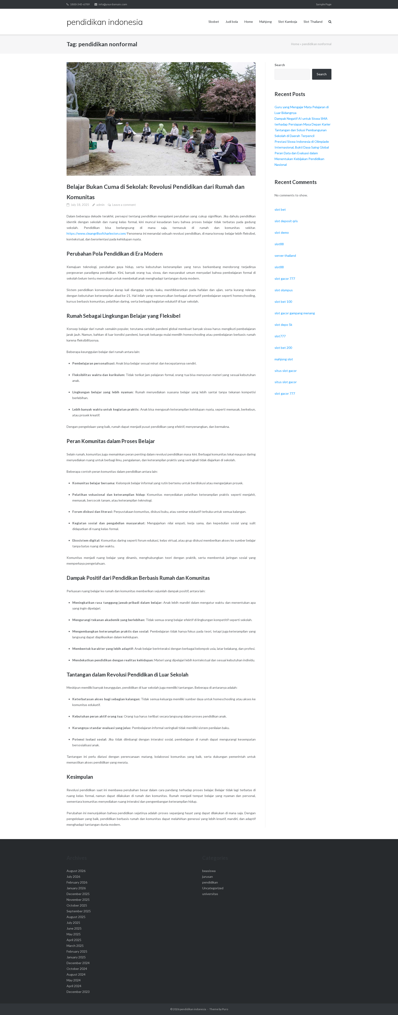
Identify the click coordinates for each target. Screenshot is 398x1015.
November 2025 (78, 899)
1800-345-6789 (80, 4)
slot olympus (284, 290)
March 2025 (75, 946)
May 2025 (74, 934)
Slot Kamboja (287, 21)
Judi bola (231, 21)
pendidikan (210, 882)
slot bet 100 (283, 301)
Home (248, 21)
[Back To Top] (386, 1004)
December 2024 (78, 963)
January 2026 (76, 888)
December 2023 (78, 992)
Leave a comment (124, 205)
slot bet (280, 209)
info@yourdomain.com (113, 4)
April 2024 (74, 986)
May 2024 (74, 980)
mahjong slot (284, 359)
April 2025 (74, 940)
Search (280, 65)
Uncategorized (212, 888)
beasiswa (209, 871)
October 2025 (77, 905)
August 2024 (76, 974)
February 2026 (77, 882)
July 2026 (73, 876)
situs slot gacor (286, 371)
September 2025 (79, 911)
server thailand (285, 255)
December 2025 (78, 894)
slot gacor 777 (285, 278)
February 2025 (77, 951)
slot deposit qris (286, 221)
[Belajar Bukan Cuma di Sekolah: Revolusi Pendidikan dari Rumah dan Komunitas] (161, 119)
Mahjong (265, 21)
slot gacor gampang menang (295, 313)
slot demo (282, 232)
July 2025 (73, 923)
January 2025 (76, 957)
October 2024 (77, 969)
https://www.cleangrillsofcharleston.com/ (96, 233)
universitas (210, 894)
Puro (225, 1009)
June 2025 (74, 928)
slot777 (280, 336)
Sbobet (213, 21)
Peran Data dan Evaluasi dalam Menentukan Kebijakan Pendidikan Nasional (299, 158)
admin (100, 205)
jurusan (207, 876)
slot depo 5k (283, 325)
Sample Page (323, 4)
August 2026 (76, 871)
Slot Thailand (313, 21)
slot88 (279, 244)
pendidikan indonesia (193, 1009)
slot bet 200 (283, 348)
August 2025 (76, 917)
